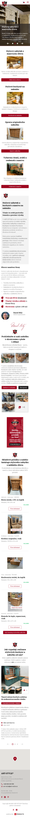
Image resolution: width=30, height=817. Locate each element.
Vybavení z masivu (15, 186)
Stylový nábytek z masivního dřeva (10, 28)
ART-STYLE (18, 803)
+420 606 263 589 (8, 784)
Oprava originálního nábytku (15, 123)
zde (12, 662)
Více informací (15, 508)
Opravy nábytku (15, 151)
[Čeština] (24, 2)
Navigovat (23, 387)
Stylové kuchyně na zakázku (15, 88)
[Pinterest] (8, 797)
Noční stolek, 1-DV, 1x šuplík (12, 500)
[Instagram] (5, 797)
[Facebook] (2, 797)
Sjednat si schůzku (9, 387)
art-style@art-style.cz (10, 786)
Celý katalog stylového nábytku (15, 632)
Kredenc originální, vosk (11, 539)
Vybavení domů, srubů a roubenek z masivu (15, 159)
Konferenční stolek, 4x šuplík (13, 577)
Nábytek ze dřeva (15, 80)
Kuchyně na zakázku (15, 115)
